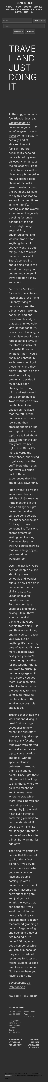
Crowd (24, 9)
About (10, 7)
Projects (12, 9)
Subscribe (40, 21)
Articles (36, 9)
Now (18, 7)
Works (38, 7)
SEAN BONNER (25, 3)
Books (28, 7)
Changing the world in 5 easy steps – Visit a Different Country (15, 1025)
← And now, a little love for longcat (15, 1042)
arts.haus (21, 12)
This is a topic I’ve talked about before (23, 435)
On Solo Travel (15, 1012)
